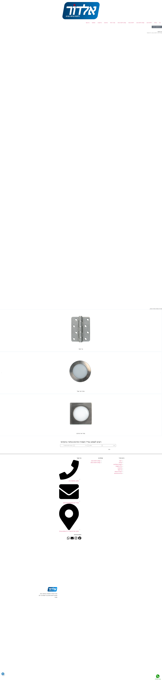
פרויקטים (100, 22)
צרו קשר (87, 22)
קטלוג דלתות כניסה (122, 22)
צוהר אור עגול (80, 391)
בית (160, 22)
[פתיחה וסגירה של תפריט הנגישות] (2, 673)
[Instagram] (76, 538)
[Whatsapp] (68, 538)
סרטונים (106, 22)
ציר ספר (81, 349)
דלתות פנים (149, 22)
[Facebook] (79, 538)
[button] (1, 373)
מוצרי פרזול (112, 22)
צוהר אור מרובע (80, 433)
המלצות (93, 22)
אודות (155, 22)
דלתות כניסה (131, 22)
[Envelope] (72, 538)
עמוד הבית (160, 32)
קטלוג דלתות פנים (140, 22)
